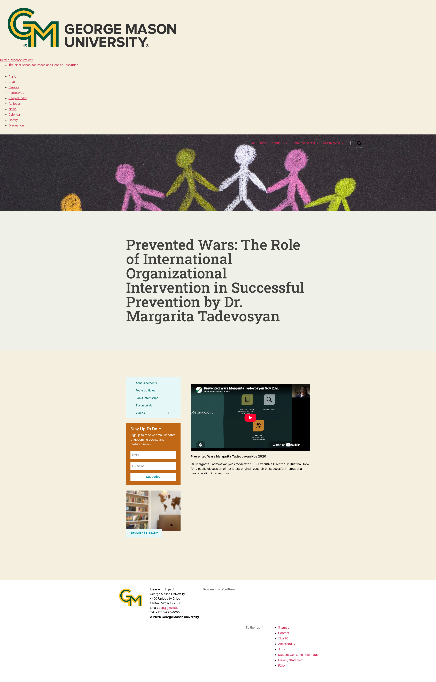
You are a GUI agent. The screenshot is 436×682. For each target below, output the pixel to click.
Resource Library (144, 533)
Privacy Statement (290, 660)
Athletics (15, 103)
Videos (140, 412)
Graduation (16, 125)
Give (12, 82)
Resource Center (303, 143)
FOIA (281, 665)
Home (263, 143)
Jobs (281, 649)
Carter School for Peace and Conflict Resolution (45, 65)
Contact (283, 633)
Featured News (145, 390)
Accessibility (286, 644)
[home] (253, 143)
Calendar (15, 114)
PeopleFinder (18, 98)
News (13, 109)
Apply (12, 76)
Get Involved (331, 143)
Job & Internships (147, 397)
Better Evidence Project (16, 60)
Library (13, 120)
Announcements (146, 382)
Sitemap (283, 627)
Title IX (283, 638)
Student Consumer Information (299, 654)
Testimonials (144, 405)
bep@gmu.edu (168, 607)
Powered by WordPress (219, 589)
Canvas (14, 87)
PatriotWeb (16, 92)
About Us (277, 143)
